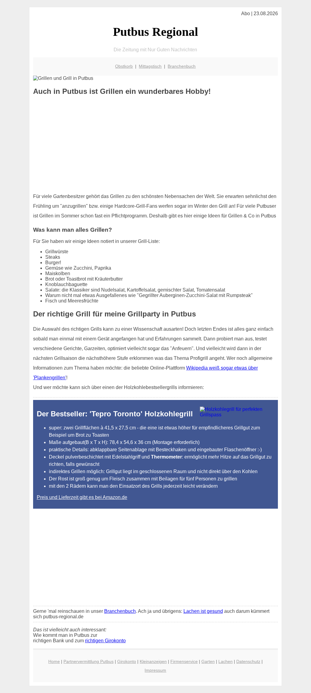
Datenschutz (248, 661)
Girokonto (126, 661)
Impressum (155, 670)
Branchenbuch (182, 66)
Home (54, 661)
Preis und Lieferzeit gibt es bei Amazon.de (82, 497)
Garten (208, 661)
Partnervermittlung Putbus (88, 661)
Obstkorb (124, 66)
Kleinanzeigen (153, 661)
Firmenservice (184, 661)
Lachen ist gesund (203, 611)
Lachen (225, 661)
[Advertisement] (155, 144)
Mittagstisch (150, 66)
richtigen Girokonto (105, 640)
